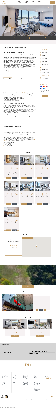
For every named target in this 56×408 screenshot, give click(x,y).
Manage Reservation (48, 378)
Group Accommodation (37, 383)
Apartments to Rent (25, 384)
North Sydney (3, 381)
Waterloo (3, 384)
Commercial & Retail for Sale (26, 385)
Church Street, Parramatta (5, 375)
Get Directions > (27, 238)
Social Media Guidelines (37, 389)
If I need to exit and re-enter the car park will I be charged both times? (13, 350)
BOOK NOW (8, 204)
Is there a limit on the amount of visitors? (37, 349)
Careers (35, 375)
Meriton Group (25, 382)
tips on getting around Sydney (10, 71)
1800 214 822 (15, 247)
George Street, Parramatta (5, 376)
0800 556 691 (15, 249)
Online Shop (46, 2)
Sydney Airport (3, 383)
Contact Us (39, 2)
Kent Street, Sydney (4, 377)
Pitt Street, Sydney (25, 378)
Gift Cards (35, 381)
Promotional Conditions (37, 388)
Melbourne (24, 377)
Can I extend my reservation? (6, 352)
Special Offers (19, 2)
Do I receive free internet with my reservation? (9, 354)
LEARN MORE (14, 204)
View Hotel (15, 335)
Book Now (52, 2)
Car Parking (35, 377)
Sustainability (36, 390)
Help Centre (46, 374)
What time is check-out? (33, 353)
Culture (35, 376)
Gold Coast (14, 375)
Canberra (14, 382)
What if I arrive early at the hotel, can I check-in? (38, 351)
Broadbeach (14, 376)
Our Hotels (13, 2)
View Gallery (28, 286)
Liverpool (3, 378)
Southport (14, 377)
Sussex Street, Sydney (4, 382)
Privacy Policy (36, 387)
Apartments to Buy (25, 383)
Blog (35, 374)
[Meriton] (4, 2)
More (41, 309)
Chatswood (3, 374)
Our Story (33, 2)
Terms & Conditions (36, 391)
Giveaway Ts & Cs (36, 382)
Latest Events (26, 2)
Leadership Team (36, 384)
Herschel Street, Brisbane (26, 375)
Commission (35, 378)
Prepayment (47, 379)
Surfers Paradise (14, 378)
